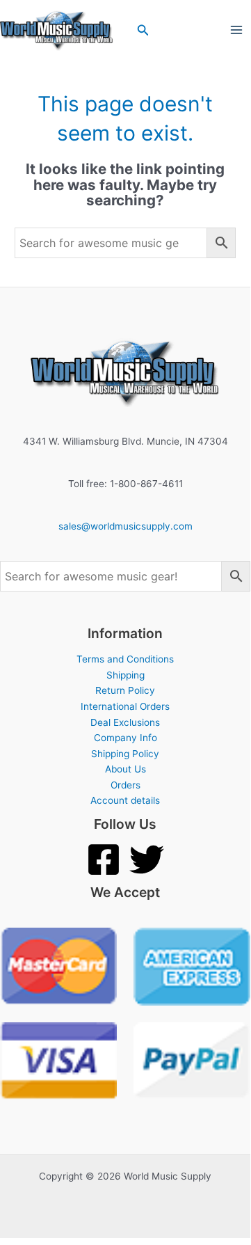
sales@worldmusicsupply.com (125, 526)
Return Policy (125, 690)
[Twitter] (146, 859)
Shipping (125, 675)
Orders (125, 785)
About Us (125, 769)
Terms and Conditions (125, 659)
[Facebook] (103, 859)
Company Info (125, 737)
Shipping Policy (125, 753)
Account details (125, 800)
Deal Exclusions (125, 722)
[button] (143, 30)
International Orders (125, 706)
